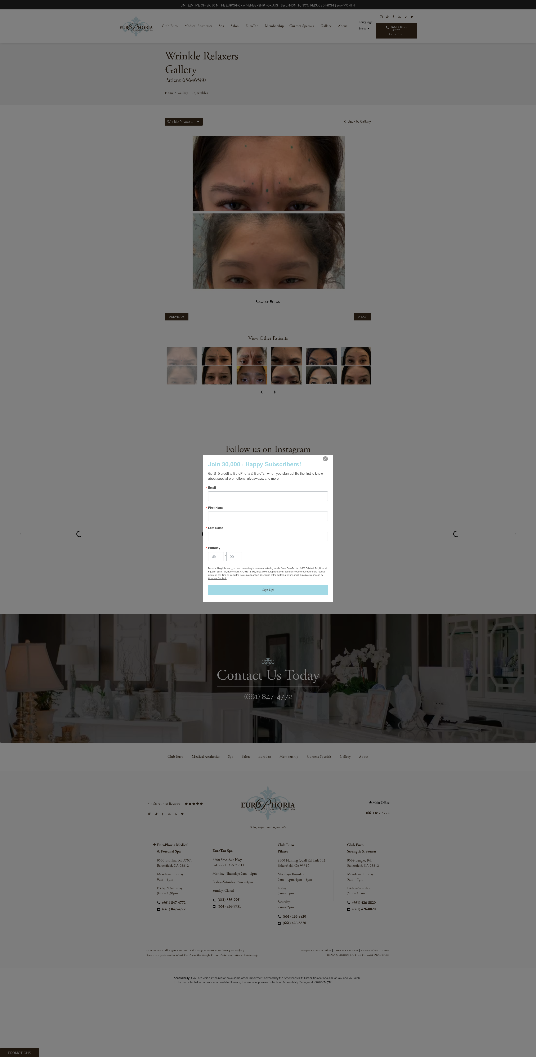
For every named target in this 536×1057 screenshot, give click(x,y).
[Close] (325, 459)
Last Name (215, 527)
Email (212, 487)
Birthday (214, 547)
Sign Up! (268, 590)
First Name (215, 507)
